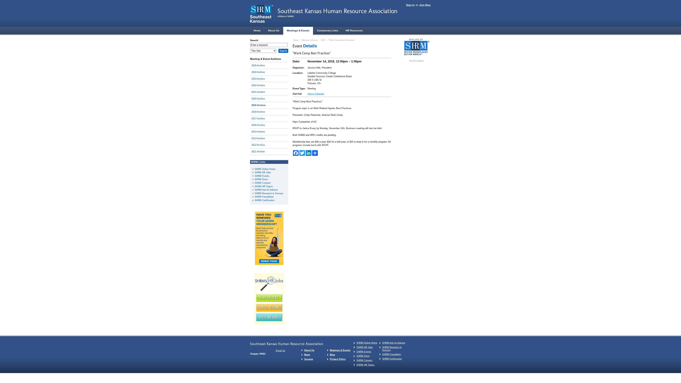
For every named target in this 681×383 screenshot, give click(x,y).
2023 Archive (258, 78)
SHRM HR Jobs (263, 172)
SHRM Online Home (265, 169)
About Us (273, 30)
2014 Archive (258, 131)
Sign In (410, 5)
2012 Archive (258, 145)
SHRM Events (262, 176)
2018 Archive (258, 111)
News (307, 354)
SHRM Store (261, 179)
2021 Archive (258, 92)
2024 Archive (258, 72)
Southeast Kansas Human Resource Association (338, 11)
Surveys (308, 359)
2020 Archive (258, 98)
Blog (332, 354)
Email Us (280, 350)
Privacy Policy (338, 359)
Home (257, 30)
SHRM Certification (264, 200)
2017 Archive (258, 118)
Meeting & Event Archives (265, 58)
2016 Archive (258, 125)
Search (254, 40)
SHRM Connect (263, 183)
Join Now (425, 5)
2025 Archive (258, 65)
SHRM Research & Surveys (269, 193)
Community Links (327, 30)
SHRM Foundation (264, 196)
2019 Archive (258, 105)
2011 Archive (258, 151)
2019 (323, 40)
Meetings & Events (298, 30)
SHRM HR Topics (264, 186)
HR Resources (354, 30)
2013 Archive (258, 138)
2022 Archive (258, 85)
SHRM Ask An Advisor (266, 189)
